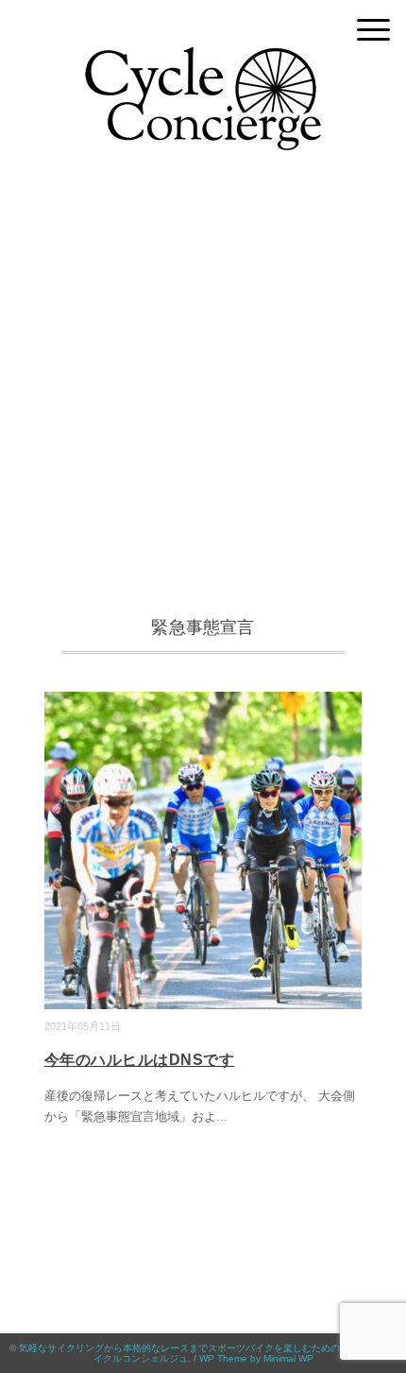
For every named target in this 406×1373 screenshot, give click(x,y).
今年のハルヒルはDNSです (139, 1060)
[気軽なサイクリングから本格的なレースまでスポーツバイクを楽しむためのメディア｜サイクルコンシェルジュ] (203, 61)
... (222, 1116)
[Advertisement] (203, 391)
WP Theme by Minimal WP (256, 1358)
